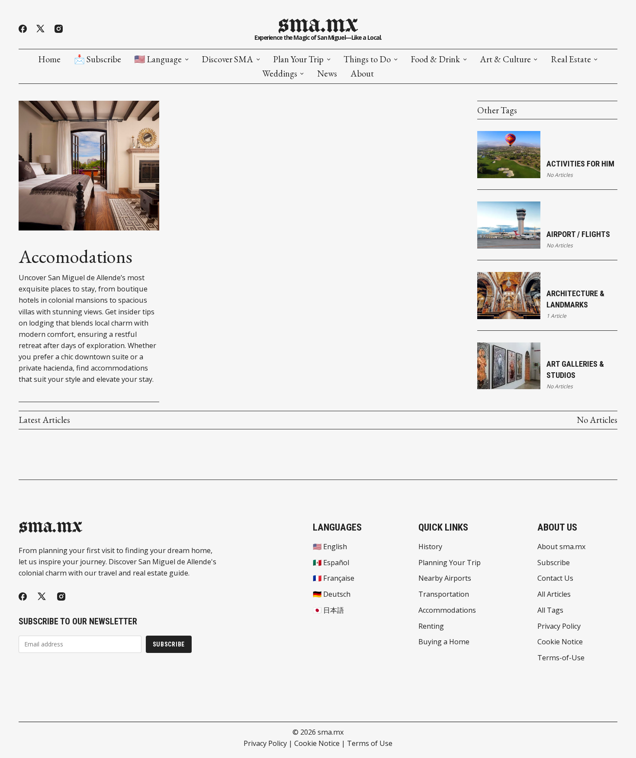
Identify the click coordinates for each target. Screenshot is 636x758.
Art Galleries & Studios (575, 369)
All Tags (550, 610)
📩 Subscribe (97, 59)
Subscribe (169, 644)
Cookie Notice (560, 641)
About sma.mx (561, 546)
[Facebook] (23, 29)
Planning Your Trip (449, 562)
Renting (431, 626)
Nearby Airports (444, 578)
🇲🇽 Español (331, 562)
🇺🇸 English (330, 546)
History (430, 546)
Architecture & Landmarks (575, 299)
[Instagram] (59, 29)
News (327, 73)
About (362, 73)
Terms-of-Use (561, 657)
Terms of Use (369, 743)
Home (49, 59)
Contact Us (555, 578)
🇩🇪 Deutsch (331, 594)
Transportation (443, 594)
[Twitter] (40, 29)
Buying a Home (443, 641)
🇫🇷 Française (333, 578)
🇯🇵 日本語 (328, 610)
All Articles (554, 594)
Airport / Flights (578, 234)
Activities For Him (580, 163)
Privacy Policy (559, 626)
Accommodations (447, 610)
